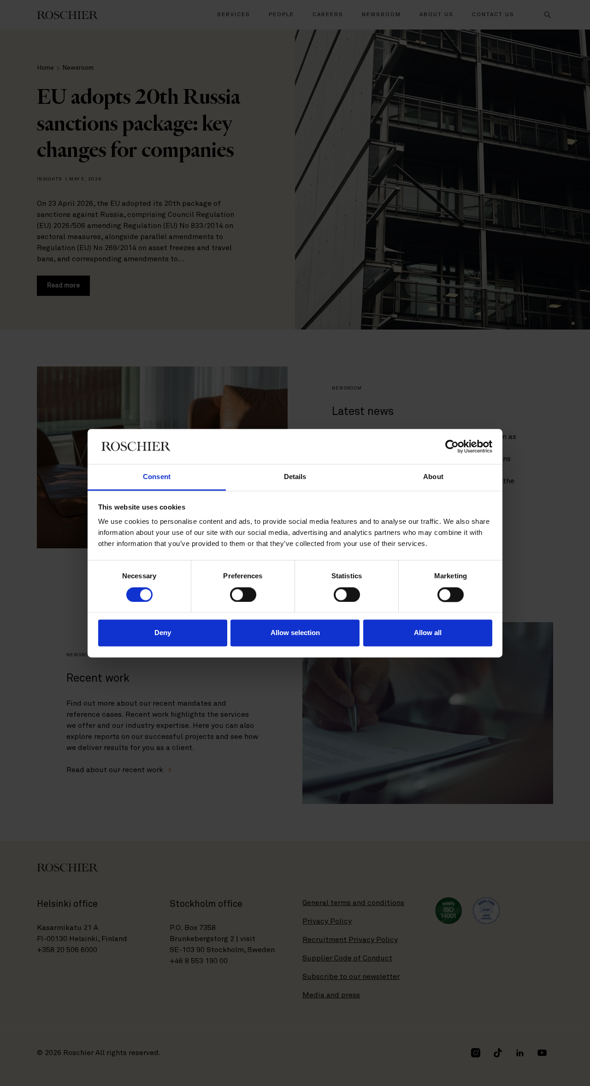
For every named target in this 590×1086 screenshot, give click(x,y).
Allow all (428, 633)
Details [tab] (295, 477)
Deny (162, 633)
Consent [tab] (157, 477)
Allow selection (295, 633)
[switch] (243, 594)
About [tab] (433, 477)
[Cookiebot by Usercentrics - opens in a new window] (452, 446)
